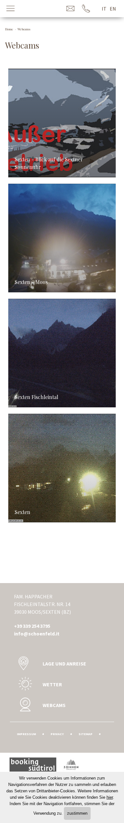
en (113, 8)
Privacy (57, 734)
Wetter (52, 684)
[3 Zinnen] (74, 765)
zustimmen (77, 813)
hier (110, 797)
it (104, 8)
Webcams (54, 705)
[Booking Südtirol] (36, 765)
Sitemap (86, 734)
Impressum (26, 734)
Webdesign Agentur (62, 742)
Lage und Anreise (64, 663)
